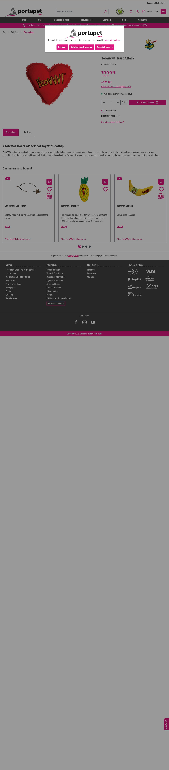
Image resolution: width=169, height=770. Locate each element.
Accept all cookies (104, 47)
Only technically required (81, 47)
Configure (62, 47)
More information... (113, 40)
